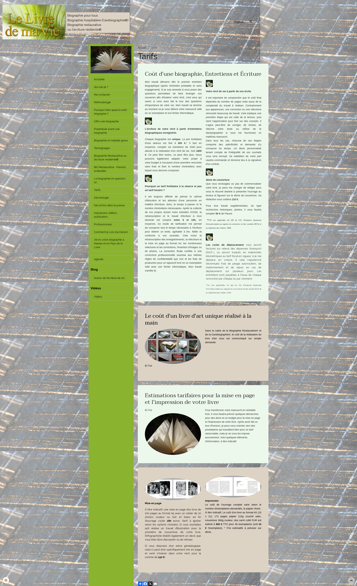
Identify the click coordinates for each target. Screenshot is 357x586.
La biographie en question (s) (109, 180)
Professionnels (103, 224)
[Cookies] (6, 580)
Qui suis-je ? (101, 86)
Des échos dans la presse (109, 205)
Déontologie (101, 197)
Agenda (98, 259)
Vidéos (238, 22)
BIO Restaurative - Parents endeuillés (110, 169)
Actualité (99, 79)
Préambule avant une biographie (107, 131)
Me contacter (102, 94)
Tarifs (97, 190)
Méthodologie (102, 102)
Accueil (142, 47)
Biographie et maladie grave (111, 140)
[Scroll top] (351, 580)
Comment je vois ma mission (111, 232)
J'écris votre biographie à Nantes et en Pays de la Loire (109, 243)
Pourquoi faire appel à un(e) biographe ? (110, 111)
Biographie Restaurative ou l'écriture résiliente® (110, 157)
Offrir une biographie (106, 121)
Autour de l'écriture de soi (109, 278)
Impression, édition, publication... (105, 214)
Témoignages (102, 148)
